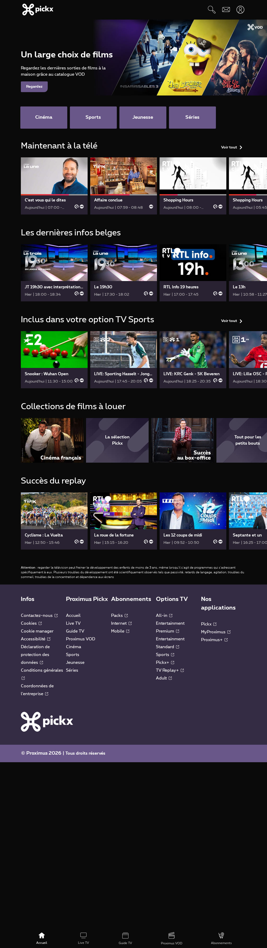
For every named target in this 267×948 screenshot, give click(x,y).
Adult (162, 678)
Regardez (34, 86)
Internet (119, 623)
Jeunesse (75, 662)
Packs (117, 615)
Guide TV (75, 631)
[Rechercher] (211, 9)
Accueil (73, 615)
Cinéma (73, 647)
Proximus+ (212, 640)
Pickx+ (163, 662)
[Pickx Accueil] (47, 721)
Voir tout (229, 147)
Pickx (207, 624)
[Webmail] (226, 9)
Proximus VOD (80, 639)
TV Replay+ (168, 670)
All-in (162, 615)
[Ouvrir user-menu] (240, 9)
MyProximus (214, 632)
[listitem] (52, 440)
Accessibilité (33, 639)
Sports (72, 655)
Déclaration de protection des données (35, 655)
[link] (54, 185)
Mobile (118, 631)
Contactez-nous (37, 615)
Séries (72, 670)
